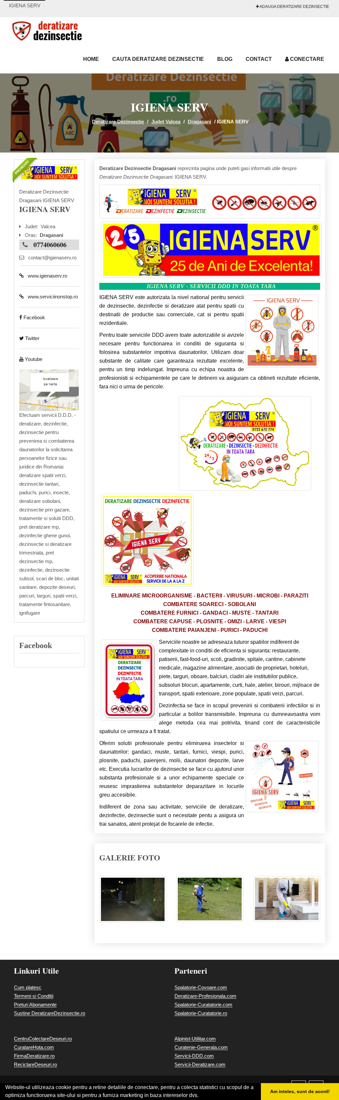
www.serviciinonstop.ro (51, 296)
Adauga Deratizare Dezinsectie (294, 6)
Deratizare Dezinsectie (118, 121)
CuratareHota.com (34, 1047)
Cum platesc (27, 987)
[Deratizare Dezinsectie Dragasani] (49, 172)
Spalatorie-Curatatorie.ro (200, 1013)
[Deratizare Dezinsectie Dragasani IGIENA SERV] (133, 902)
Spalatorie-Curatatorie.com (203, 1004)
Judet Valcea (165, 121)
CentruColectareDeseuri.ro (43, 1038)
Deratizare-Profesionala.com (205, 996)
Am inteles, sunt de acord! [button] (300, 1091)
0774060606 (50, 244)
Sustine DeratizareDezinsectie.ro (49, 1013)
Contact (259, 59)
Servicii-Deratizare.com (199, 1064)
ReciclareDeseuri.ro (35, 1064)
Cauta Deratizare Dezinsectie (158, 59)
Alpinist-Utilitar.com (195, 1038)
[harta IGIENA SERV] (49, 390)
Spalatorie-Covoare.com (200, 987)
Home (91, 59)
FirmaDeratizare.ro (34, 1056)
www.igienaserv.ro (45, 276)
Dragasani (199, 121)
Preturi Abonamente (35, 1004)
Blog (224, 59)
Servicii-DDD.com (194, 1056)
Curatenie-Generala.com (201, 1047)
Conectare (306, 59)
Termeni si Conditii (33, 996)
